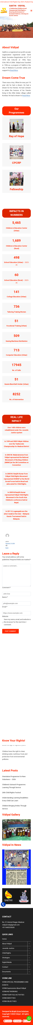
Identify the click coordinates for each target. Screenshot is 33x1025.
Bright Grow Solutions (20, 1011)
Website (5, 616)
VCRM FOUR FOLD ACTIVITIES (13, 995)
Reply (7, 548)
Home (4, 939)
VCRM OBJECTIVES (9, 1001)
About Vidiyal (7, 944)
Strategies (6, 957)
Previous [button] (4, 830)
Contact (5, 967)
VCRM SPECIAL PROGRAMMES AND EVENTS (15, 983)
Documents (6, 971)
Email (4, 607)
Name (5, 597)
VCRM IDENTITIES (8, 998)
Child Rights (6, 953)
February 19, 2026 (10, 543)
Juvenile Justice (8, 948)
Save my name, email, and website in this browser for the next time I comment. (17, 622)
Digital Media (7, 962)
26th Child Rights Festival (11, 792)
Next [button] (28, 830)
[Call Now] (3, 904)
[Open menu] (31, 10)
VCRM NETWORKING (10, 991)
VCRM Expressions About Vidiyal (14, 988)
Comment (6, 587)
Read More (14, 70)
